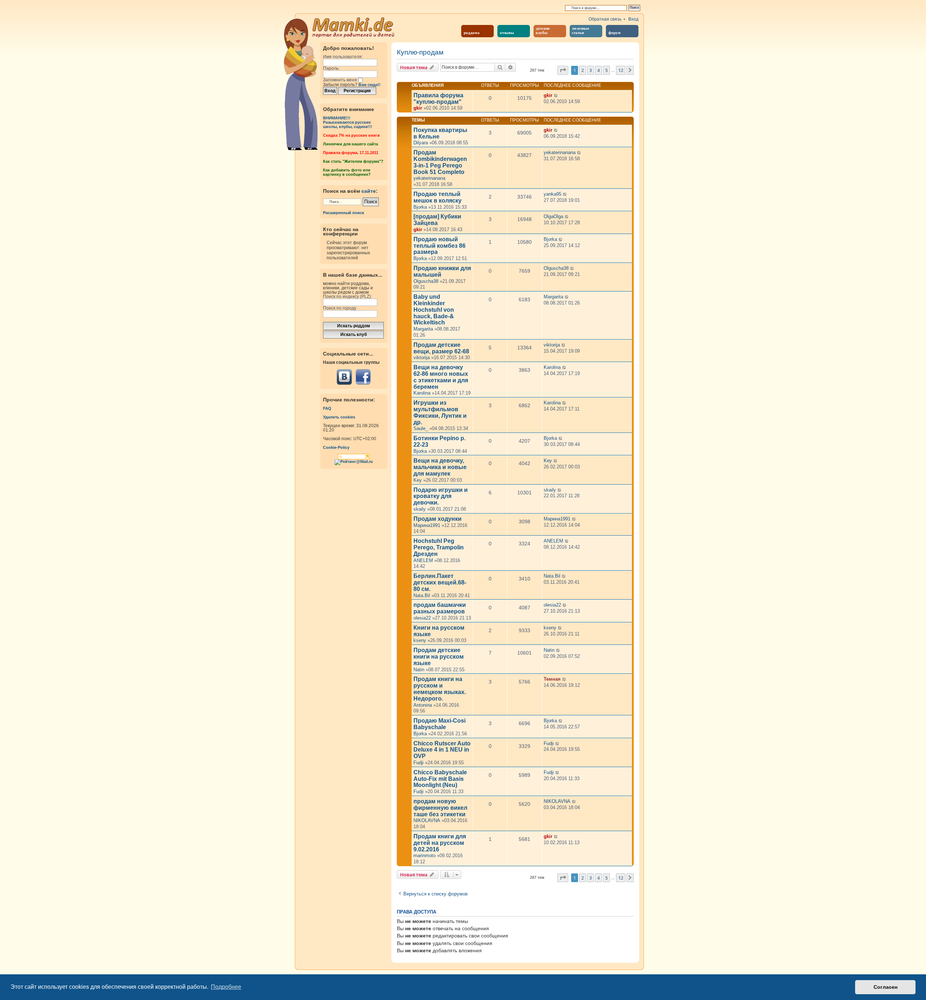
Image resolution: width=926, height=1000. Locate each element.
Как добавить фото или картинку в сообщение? (347, 172)
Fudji (418, 762)
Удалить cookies (339, 417)
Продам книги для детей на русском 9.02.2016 (439, 842)
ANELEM (423, 560)
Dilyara (420, 142)
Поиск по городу (339, 308)
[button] (562, 70)
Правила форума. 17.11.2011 (350, 152)
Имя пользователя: (343, 56)
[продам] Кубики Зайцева (437, 219)
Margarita (423, 329)
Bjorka (420, 207)
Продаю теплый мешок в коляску (437, 197)
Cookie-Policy (336, 447)
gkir (417, 108)
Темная (552, 679)
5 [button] (606, 70)
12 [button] (620, 70)
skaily (419, 509)
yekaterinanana (429, 178)
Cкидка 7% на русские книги (351, 135)
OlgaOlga (553, 216)
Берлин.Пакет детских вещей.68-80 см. (439, 582)
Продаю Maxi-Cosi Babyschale (439, 724)
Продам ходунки (437, 519)
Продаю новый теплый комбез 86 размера (439, 245)
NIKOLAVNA (426, 820)
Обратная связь (605, 19)
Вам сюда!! (369, 84)
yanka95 (552, 194)
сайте (368, 191)
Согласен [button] (885, 987)
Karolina (421, 393)
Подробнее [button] (226, 987)
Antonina (422, 705)
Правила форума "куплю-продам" (438, 98)
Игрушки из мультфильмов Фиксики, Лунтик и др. (440, 412)
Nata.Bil (421, 595)
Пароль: (331, 68)
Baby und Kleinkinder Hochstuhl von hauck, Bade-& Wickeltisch (433, 309)
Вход (633, 19)
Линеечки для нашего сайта (350, 144)
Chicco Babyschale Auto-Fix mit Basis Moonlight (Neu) (440, 778)
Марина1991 (426, 525)
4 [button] (598, 70)
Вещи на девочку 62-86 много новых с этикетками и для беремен (440, 377)
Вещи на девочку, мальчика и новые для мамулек (440, 467)
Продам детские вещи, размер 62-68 (441, 348)
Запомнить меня (340, 79)
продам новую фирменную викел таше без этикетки (440, 807)
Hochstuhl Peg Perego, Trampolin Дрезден (438, 547)
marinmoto (424, 855)
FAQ (327, 408)
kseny (419, 640)
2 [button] (582, 70)
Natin (418, 669)
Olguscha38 (425, 281)
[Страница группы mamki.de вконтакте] (344, 377)
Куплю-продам (420, 53)
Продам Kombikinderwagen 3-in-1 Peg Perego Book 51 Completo (440, 162)
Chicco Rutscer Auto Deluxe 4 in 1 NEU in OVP (442, 749)
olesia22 (422, 618)
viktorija (421, 357)
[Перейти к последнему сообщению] (556, 96)
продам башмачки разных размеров (439, 608)
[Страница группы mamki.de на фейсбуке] (363, 377)
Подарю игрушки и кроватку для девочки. (440, 496)
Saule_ (420, 428)
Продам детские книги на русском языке (438, 656)
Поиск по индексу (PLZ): (347, 296)
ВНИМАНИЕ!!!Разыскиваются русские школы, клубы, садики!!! (347, 122)
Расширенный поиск (343, 212)
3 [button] (590, 70)
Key (417, 480)
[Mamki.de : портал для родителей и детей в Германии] (353, 27)
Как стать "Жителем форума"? (353, 161)
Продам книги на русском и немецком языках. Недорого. (439, 688)
